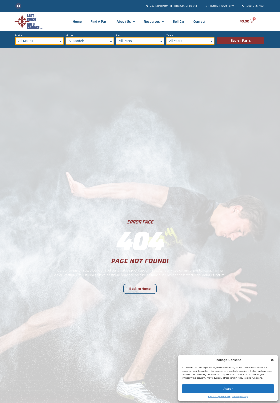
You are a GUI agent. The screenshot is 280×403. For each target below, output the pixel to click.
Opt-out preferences (219, 396)
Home (77, 21)
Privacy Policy (240, 396)
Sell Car (179, 21)
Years (169, 35)
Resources (152, 21)
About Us (124, 21)
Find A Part (99, 21)
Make (18, 35)
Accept (228, 388)
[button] (272, 360)
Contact (199, 21)
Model (70, 35)
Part (118, 35)
